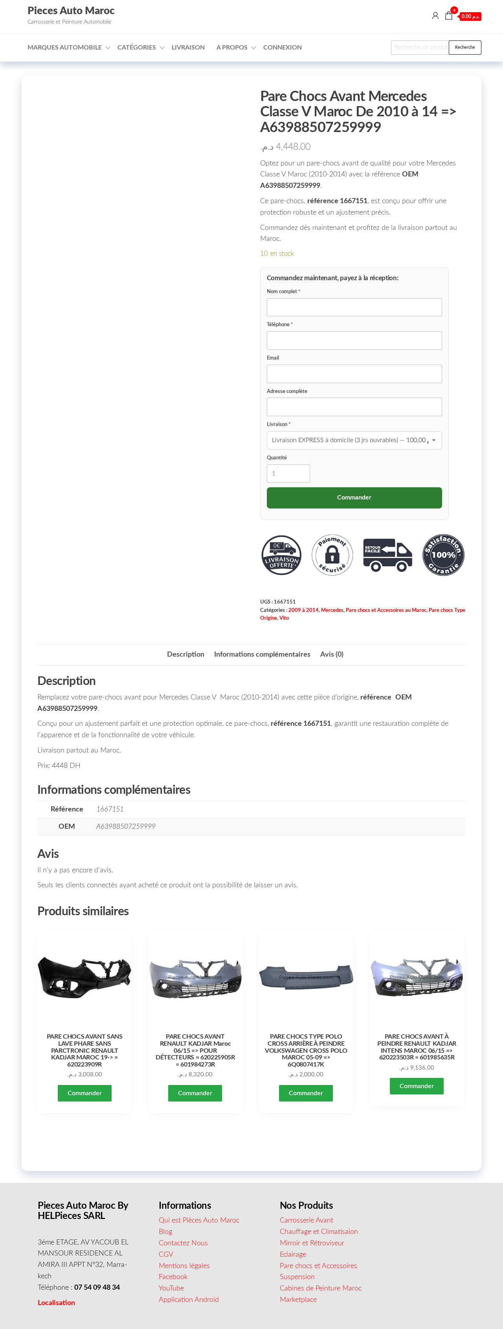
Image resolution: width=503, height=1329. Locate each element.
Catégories (136, 47)
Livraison (188, 47)
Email (273, 358)
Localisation (56, 1303)
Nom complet (284, 291)
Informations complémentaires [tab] (262, 654)
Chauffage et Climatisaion (319, 1231)
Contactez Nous (183, 1243)
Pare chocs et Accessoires (318, 1266)
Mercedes (332, 610)
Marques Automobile (65, 47)
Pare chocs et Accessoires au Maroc (386, 610)
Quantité (277, 458)
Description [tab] (185, 654)
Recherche (465, 47)
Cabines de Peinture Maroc (321, 1288)
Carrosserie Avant (306, 1220)
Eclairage (293, 1254)
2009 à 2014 (303, 610)
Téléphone (280, 324)
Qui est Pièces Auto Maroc (199, 1220)
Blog (165, 1231)
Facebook (173, 1277)
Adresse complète (287, 391)
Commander (85, 1093)
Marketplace (298, 1299)
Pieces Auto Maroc (71, 11)
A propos (232, 47)
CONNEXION (282, 47)
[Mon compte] (435, 16)
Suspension (297, 1277)
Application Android (189, 1299)
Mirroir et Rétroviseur (312, 1243)
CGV (166, 1254)
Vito (284, 618)
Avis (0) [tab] (331, 654)
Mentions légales (184, 1266)
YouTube (171, 1288)
